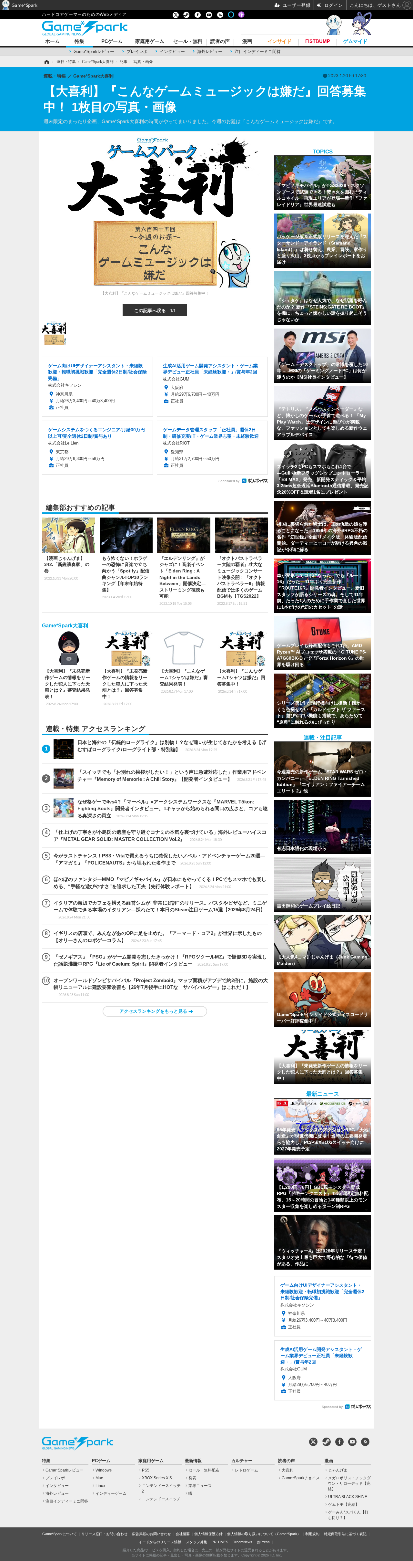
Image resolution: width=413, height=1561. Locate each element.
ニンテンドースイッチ (161, 1499)
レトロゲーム (246, 1470)
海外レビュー (209, 51)
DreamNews (242, 1542)
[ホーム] (46, 61)
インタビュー (172, 51)
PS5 (145, 1470)
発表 (192, 1478)
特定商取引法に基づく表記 (345, 1534)
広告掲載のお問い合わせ (151, 1534)
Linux (100, 1485)
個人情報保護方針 (208, 1534)
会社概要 (183, 1534)
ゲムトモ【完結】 (343, 1504)
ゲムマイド (355, 41)
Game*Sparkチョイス (301, 1478)
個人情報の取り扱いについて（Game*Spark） (264, 1534)
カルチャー (241, 1461)
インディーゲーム (111, 1493)
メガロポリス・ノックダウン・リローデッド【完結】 (349, 1483)
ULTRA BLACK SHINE (347, 1496)
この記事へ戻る (155, 310)
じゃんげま (338, 1470)
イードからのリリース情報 (160, 1542)
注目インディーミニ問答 (258, 51)
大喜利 (287, 1470)
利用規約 (312, 1534)
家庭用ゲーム (149, 41)
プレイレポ (136, 51)
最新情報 (193, 1461)
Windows (104, 1470)
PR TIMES (220, 1542)
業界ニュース (200, 1485)
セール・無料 (187, 41)
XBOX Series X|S (157, 1478)
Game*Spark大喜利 (65, 625)
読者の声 (220, 41)
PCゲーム (112, 41)
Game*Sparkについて (59, 1534)
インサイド (279, 41)
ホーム (52, 41)
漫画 (247, 41)
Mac (99, 1478)
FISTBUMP (317, 41)
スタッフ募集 (196, 1542)
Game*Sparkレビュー (94, 51)
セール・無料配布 (203, 1470)
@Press (263, 1542)
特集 (79, 41)
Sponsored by (228, 481)
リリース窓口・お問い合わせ (104, 1534)
